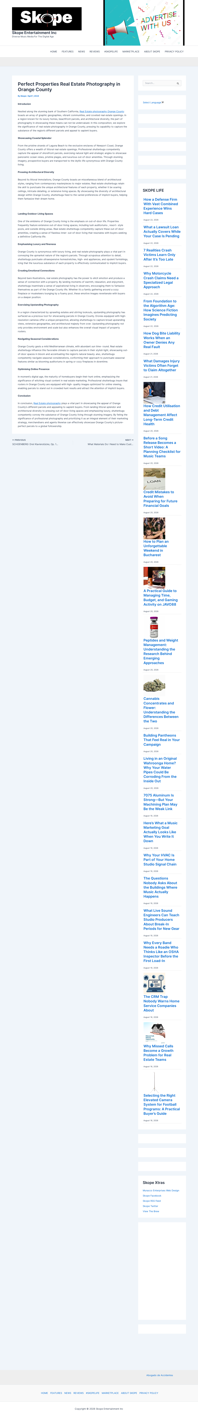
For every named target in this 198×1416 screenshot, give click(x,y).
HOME (44, 1393)
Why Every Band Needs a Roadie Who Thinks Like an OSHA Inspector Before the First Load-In (161, 952)
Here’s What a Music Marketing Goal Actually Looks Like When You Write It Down (160, 833)
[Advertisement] (164, 1271)
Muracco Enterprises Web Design (161, 1191)
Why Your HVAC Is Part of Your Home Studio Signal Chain (160, 860)
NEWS (67, 1393)
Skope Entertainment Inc (34, 33)
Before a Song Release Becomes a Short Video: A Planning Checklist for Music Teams (162, 448)
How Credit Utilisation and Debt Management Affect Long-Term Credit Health (161, 416)
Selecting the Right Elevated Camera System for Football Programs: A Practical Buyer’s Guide (161, 1105)
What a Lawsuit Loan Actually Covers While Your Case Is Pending (162, 232)
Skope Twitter (150, 1206)
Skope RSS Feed (152, 1201)
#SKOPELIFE (92, 1393)
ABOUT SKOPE (129, 1393)
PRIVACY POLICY (148, 1393)
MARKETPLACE (110, 1393)
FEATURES (56, 1393)
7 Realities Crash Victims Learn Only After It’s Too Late (159, 255)
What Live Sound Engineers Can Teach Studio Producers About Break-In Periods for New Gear (161, 920)
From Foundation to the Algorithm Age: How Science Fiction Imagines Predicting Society (160, 311)
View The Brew (151, 1212)
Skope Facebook (152, 1196)
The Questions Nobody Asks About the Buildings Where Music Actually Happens (160, 888)
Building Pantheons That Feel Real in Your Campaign (161, 740)
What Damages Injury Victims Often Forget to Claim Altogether (161, 366)
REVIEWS (78, 1393)
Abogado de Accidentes (159, 1375)
